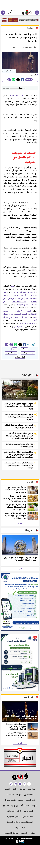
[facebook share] (22, 79)
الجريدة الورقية (13, 816)
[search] (3, 12)
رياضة (15, 789)
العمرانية (24, 348)
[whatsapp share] (13, 79)
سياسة (22, 789)
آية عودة (32, 75)
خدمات (20, 800)
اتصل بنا (24, 833)
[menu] (37, 12)
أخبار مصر (31, 789)
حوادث (18, 794)
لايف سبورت (20, 827)
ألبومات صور (28, 811)
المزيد (20, 523)
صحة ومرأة (25, 805)
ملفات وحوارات (27, 816)
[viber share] (6, 344)
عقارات (34, 805)
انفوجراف (11, 811)
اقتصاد (7, 789)
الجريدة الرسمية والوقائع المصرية (20, 822)
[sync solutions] (20, 842)
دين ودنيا (15, 805)
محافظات (10, 794)
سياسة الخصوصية (11, 833)
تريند (19, 811)
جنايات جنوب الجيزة (17, 95)
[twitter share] (18, 79)
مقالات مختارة (10, 800)
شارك (28, 79)
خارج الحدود (30, 800)
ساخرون (6, 805)
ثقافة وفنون (28, 794)
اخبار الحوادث (20, 357)
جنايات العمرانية (11, 352)
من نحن (33, 833)
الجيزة (14, 348)
